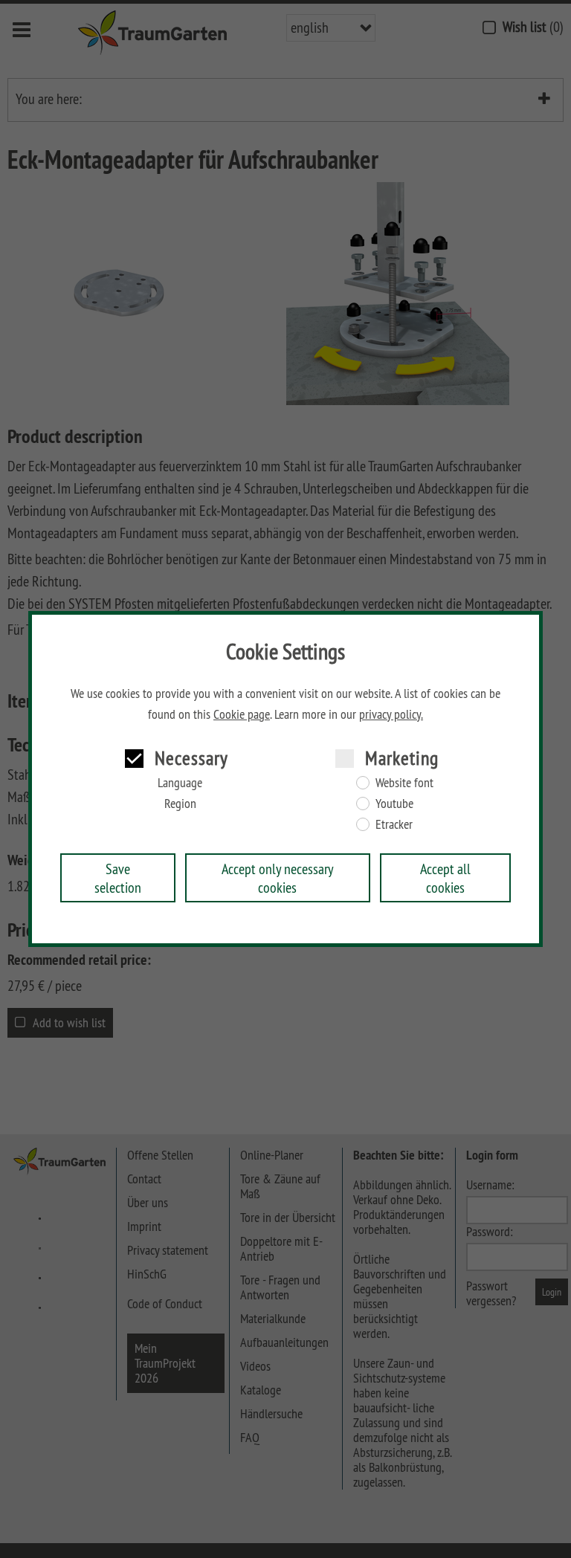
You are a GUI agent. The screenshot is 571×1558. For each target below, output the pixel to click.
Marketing (402, 758)
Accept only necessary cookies (278, 877)
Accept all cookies (445, 877)
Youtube (394, 803)
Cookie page (241, 714)
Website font (404, 783)
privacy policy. (391, 714)
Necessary (191, 758)
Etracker (394, 824)
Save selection (117, 877)
